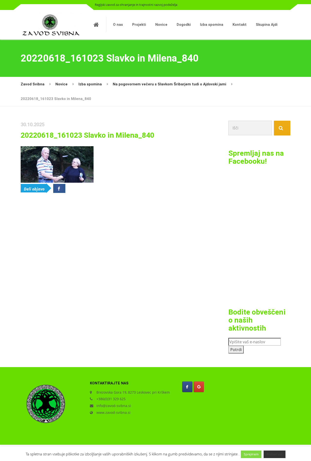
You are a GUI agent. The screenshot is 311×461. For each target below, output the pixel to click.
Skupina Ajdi (266, 24)
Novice (161, 24)
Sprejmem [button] (251, 454)
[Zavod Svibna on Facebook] (187, 386)
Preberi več (275, 454)
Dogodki (184, 24)
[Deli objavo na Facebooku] (59, 188)
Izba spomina (211, 24)
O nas (118, 24)
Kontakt (240, 24)
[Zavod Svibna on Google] (199, 386)
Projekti (139, 24)
